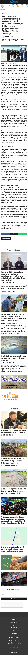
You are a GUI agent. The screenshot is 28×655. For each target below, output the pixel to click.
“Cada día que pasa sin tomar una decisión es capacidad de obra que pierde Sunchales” (13, 432)
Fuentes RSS (14, 627)
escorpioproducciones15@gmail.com (14, 643)
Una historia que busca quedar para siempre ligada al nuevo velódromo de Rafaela (13, 358)
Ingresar (15, 633)
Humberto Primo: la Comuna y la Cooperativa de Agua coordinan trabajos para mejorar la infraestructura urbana (13, 462)
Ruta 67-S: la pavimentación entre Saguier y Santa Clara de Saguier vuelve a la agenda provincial (13, 491)
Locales (4, 13)
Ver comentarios (6, 238)
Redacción (7, 36)
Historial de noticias (14, 622)
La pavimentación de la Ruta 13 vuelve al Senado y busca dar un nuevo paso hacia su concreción (12, 549)
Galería (22, 46)
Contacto (14, 619)
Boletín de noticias (13, 589)
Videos (14, 630)
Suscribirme (14, 599)
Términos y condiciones (14, 625)
